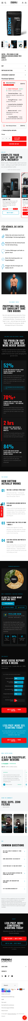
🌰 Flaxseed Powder (8, 607)
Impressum (4, 1010)
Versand (3, 1002)
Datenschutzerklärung (7, 996)
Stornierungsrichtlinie (7, 1007)
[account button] (23, 3)
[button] (26, 3)
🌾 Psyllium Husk (8, 603)
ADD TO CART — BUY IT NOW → (14, 938)
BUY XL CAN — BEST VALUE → (14, 943)
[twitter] (2, 976)
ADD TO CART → (11, 212)
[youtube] (12, 976)
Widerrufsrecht (5, 994)
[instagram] (5, 976)
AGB (2, 999)
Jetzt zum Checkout (17, 138)
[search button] (5, 3)
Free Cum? (1, 511)
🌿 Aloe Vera (21, 607)
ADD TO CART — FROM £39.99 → (14, 710)
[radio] (14, 101)
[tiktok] (8, 976)
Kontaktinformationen (7, 1005)
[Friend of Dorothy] (14, 3)
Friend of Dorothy (12, 1013)
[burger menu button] (2, 3)
